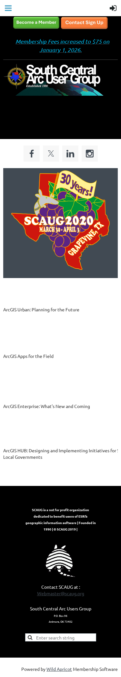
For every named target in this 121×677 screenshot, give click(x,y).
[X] (51, 153)
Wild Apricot (59, 669)
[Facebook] (32, 153)
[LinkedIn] (70, 153)
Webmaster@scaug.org (60, 593)
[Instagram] (90, 153)
